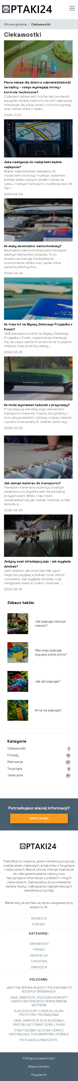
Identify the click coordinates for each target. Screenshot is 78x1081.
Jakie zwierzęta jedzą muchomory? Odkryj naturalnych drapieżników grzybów (39, 1001)
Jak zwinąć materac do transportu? (32, 483)
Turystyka (14, 769)
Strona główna (15, 24)
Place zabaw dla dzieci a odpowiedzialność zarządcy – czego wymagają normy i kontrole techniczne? (37, 87)
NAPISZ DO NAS (39, 818)
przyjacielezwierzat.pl (39, 1040)
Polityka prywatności (39, 1058)
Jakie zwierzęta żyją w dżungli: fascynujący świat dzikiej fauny (39, 1022)
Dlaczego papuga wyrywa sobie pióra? (51, 652)
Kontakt (39, 924)
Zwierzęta (15, 775)
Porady (12, 755)
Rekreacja (15, 762)
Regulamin (39, 1075)
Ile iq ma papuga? (48, 710)
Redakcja (39, 918)
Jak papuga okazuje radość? (50, 623)
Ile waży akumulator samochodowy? (33, 246)
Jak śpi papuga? (47, 681)
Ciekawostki (16, 748)
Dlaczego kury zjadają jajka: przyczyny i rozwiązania (39, 1013)
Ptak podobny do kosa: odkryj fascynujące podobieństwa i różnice (39, 1032)
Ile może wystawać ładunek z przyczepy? (37, 405)
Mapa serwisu (38, 1066)
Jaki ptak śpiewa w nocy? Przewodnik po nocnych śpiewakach (39, 990)
